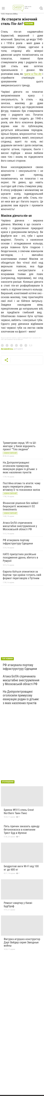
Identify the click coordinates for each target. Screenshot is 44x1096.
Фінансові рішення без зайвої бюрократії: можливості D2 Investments (20, 506)
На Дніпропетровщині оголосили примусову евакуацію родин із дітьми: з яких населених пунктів (20, 467)
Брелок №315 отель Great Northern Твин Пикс (19, 811)
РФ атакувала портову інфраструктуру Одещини (18, 541)
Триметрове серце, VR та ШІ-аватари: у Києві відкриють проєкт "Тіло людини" (19, 446)
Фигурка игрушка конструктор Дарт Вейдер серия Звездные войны (22, 942)
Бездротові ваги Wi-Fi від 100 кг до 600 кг (21, 868)
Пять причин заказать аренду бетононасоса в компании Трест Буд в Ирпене (21, 829)
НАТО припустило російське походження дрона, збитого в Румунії (20, 557)
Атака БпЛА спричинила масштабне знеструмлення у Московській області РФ (20, 526)
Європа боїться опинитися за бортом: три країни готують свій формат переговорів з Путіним (22, 575)
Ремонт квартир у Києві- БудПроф (18, 904)
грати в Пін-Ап (33, 74)
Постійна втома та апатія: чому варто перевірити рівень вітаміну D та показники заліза (21, 486)
